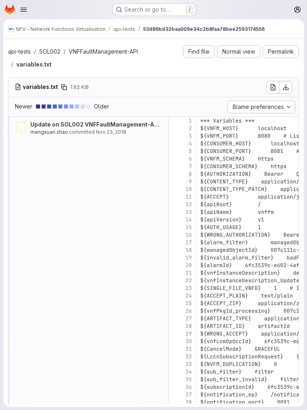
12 (188, 204)
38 (188, 402)
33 (188, 364)
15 (188, 227)
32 (188, 356)
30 (188, 341)
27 (188, 318)
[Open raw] (272, 87)
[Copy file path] (64, 87)
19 (188, 257)
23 (188, 288)
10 (188, 189)
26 (188, 311)
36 (188, 387)
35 (188, 379)
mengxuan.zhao (49, 132)
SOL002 (49, 51)
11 (188, 196)
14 (188, 219)
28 (188, 326)
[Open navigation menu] (23, 9)
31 (188, 349)
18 (188, 250)
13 (188, 212)
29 (188, 333)
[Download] (285, 87)
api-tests (19, 51)
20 (188, 265)
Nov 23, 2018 (111, 132)
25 (188, 303)
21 (188, 272)
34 (188, 371)
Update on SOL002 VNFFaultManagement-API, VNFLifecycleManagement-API (139, 124)
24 (188, 295)
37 (188, 394)
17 (188, 242)
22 (188, 280)
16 (188, 234)
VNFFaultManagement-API (103, 51)
